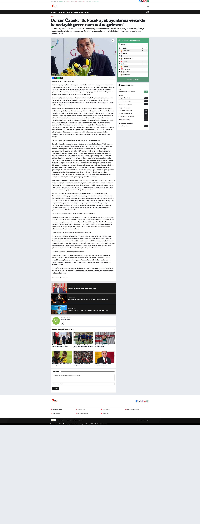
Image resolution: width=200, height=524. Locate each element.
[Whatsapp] (147, 401)
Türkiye (53, 12)
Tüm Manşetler (56, 413)
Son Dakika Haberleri (83, 413)
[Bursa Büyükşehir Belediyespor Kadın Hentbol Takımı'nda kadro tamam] (83, 338)
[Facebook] (136, 401)
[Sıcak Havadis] (55, 6)
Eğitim (86, 12)
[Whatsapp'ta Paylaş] (58, 78)
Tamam (105, 424)
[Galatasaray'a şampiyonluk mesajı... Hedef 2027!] (105, 356)
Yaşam (81, 12)
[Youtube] (145, 401)
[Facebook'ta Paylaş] (53, 78)
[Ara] (148, 6)
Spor (64, 12)
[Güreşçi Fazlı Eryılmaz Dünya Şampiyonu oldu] (105, 338)
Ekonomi (70, 12)
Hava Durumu (81, 409)
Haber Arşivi (106, 413)
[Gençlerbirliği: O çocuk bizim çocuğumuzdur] (83, 356)
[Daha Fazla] (61, 78)
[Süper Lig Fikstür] (147, 85)
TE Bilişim (146, 420)
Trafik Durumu (105, 409)
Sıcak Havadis (66, 320)
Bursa (76, 12)
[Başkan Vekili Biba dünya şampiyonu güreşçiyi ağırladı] (62, 338)
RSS (54, 420)
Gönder (55, 388)
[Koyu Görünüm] (146, 12)
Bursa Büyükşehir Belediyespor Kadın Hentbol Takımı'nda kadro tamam (83, 346)
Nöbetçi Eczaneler (57, 409)
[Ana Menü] (148, 12)
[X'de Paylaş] (55, 78)
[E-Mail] (62, 323)
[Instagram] (142, 401)
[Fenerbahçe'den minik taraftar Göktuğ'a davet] (62, 356)
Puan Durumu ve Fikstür (133, 409)
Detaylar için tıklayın (133, 79)
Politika (59, 12)
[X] (139, 401)
